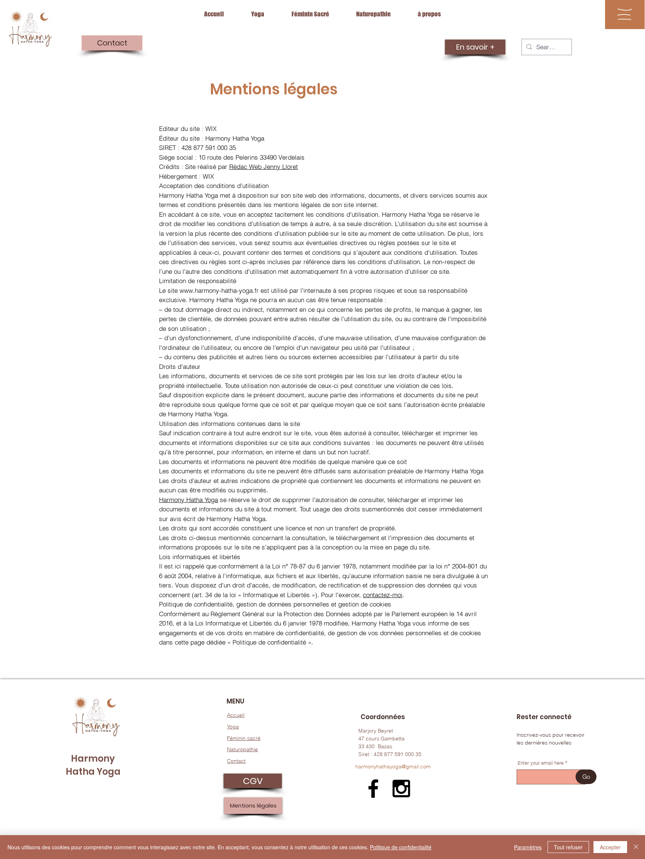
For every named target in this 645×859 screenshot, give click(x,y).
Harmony (93, 758)
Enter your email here (541, 763)
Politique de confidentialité (400, 847)
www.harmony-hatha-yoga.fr (219, 290)
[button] (624, 14)
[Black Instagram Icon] (401, 788)
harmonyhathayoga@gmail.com (393, 766)
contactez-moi (382, 595)
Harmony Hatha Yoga (188, 500)
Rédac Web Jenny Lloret (263, 166)
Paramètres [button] (528, 847)
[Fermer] (636, 847)
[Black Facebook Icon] (373, 788)
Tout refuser (568, 847)
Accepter (610, 847)
